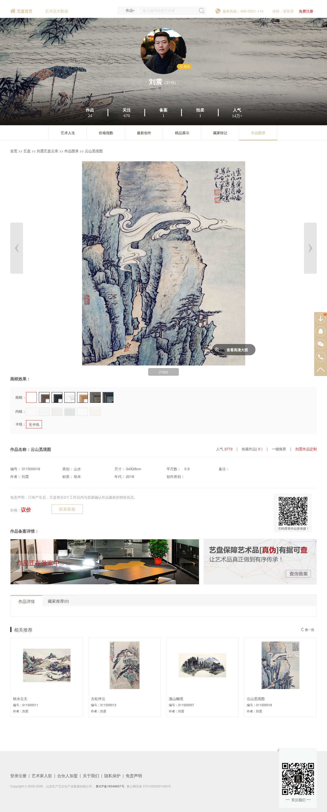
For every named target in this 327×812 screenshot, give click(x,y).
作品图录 (258, 132)
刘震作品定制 (306, 448)
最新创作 (144, 132)
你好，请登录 (283, 11)
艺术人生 (68, 132)
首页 (13, 150)
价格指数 (106, 132)
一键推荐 (279, 448)
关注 (187, 66)
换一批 (309, 629)
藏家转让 (220, 132)
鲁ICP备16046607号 (110, 786)
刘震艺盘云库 (47, 150)
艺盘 (27, 150)
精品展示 (182, 132)
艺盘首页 (24, 11)
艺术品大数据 (56, 11)
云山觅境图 (94, 150)
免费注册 (306, 11)
